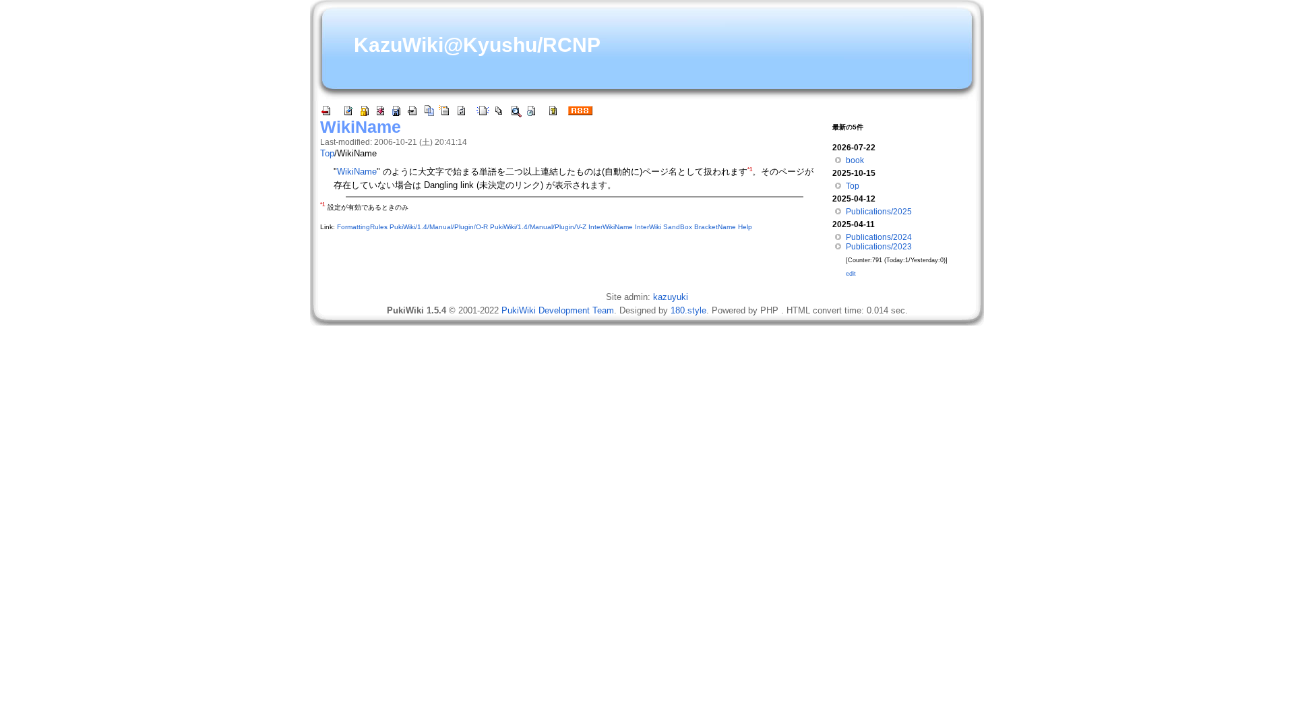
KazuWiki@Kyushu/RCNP (477, 45)
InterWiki (648, 227)
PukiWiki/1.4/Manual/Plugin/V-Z (538, 227)
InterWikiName (610, 227)
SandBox (677, 227)
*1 (749, 169)
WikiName (360, 126)
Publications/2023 (879, 246)
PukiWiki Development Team (557, 310)
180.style (688, 310)
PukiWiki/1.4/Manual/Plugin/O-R (439, 227)
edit (851, 273)
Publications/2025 (879, 211)
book (855, 160)
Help (745, 227)
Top (327, 153)
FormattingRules (362, 227)
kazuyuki (670, 297)
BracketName (715, 227)
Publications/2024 (879, 237)
